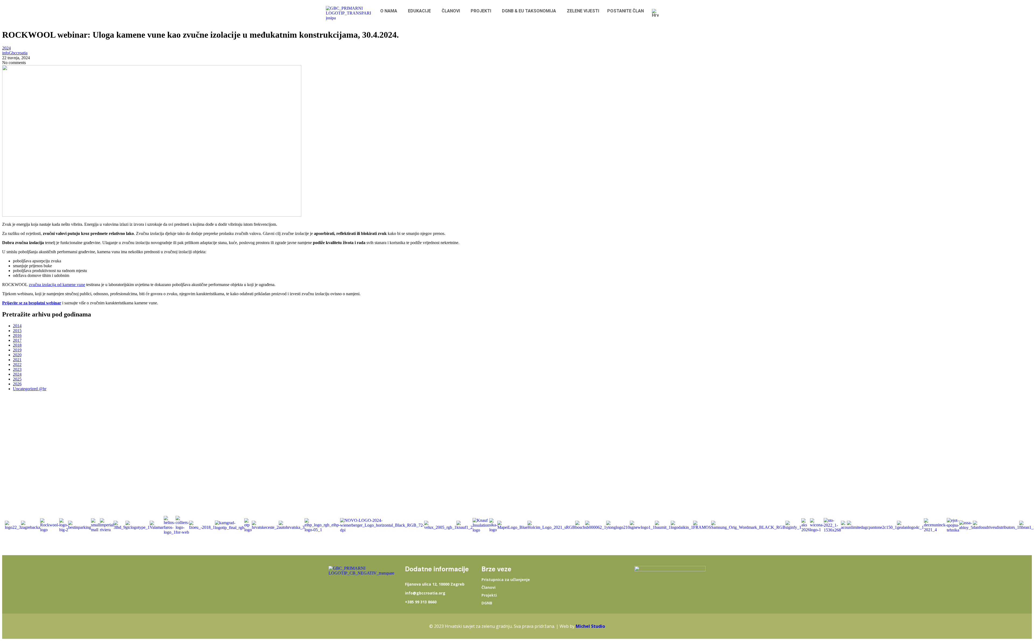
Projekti (489, 595)
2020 (17, 355)
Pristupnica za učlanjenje (505, 580)
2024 (6, 48)
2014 (17, 325)
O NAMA (388, 10)
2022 (17, 364)
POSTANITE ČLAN (625, 10)
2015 (17, 330)
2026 (17, 384)
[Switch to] (656, 13)
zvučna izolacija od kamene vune (57, 284)
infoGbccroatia (14, 53)
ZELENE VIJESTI (583, 10)
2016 (17, 335)
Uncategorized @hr (29, 388)
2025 (17, 379)
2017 (17, 340)
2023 (17, 369)
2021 (17, 359)
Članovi (488, 587)
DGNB (486, 603)
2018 (17, 345)
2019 (17, 350)
